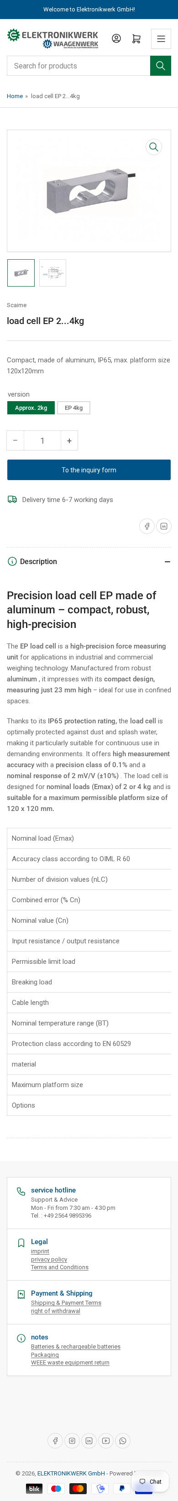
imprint (40, 1251)
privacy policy (49, 1259)
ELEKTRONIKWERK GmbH (71, 1473)
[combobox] (89, 66)
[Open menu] (161, 39)
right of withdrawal (55, 1310)
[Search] (161, 65)
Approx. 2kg (31, 407)
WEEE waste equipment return (70, 1362)
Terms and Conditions (60, 1267)
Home (15, 96)
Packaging (45, 1354)
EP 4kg (74, 407)
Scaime (16, 305)
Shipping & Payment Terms (66, 1302)
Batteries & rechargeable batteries (75, 1346)
